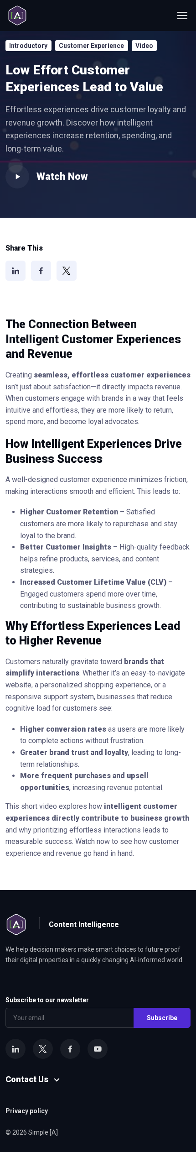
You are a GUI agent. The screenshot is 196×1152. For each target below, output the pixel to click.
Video (144, 45)
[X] (67, 271)
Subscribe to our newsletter (47, 1000)
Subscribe (162, 1017)
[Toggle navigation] (182, 15)
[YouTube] (98, 1049)
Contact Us (26, 1079)
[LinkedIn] (15, 271)
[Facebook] (41, 271)
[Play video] (17, 177)
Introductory (28, 45)
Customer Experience (91, 45)
